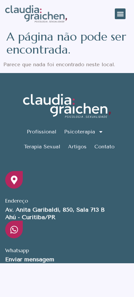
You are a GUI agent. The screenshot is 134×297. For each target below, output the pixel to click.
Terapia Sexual (42, 146)
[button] (120, 13)
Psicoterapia (79, 132)
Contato (104, 146)
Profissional (41, 132)
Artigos (77, 146)
